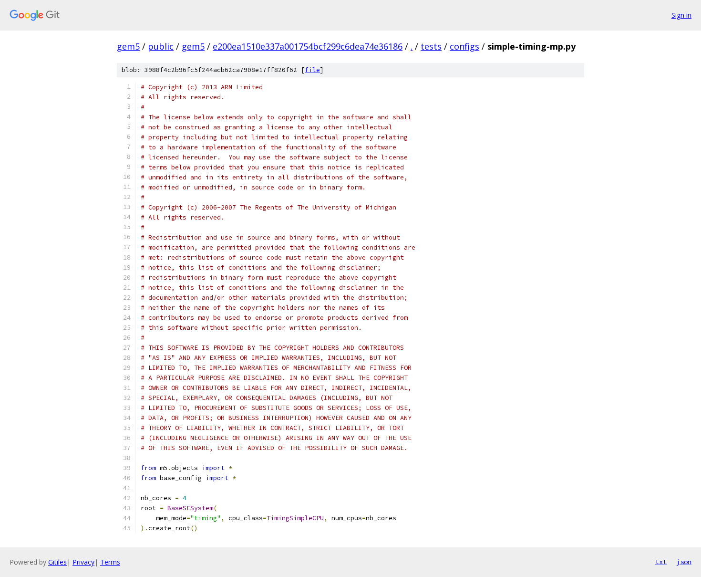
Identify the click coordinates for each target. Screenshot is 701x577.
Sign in (681, 15)
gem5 (128, 46)
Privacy (83, 562)
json (683, 561)
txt (661, 561)
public (161, 46)
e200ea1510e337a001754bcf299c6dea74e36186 (307, 46)
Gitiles (57, 562)
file (312, 70)
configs (464, 46)
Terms (110, 562)
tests (431, 46)
